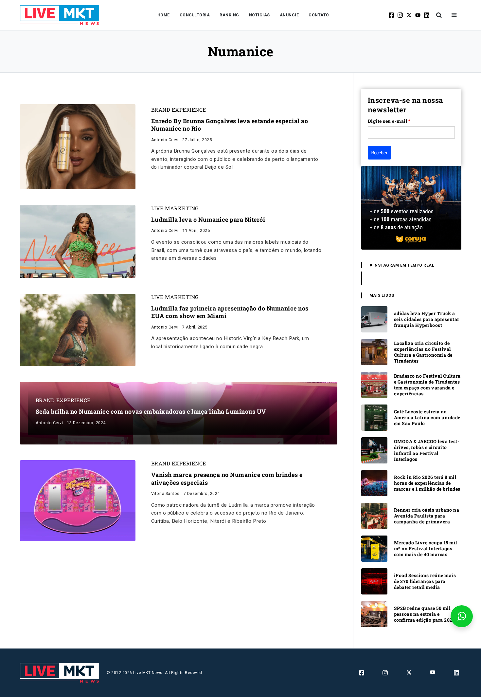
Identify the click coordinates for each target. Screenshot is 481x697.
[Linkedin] (427, 15)
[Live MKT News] (59, 15)
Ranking (229, 15)
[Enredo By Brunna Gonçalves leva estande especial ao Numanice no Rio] (77, 146)
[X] (409, 15)
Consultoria (195, 15)
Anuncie (289, 15)
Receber (379, 152)
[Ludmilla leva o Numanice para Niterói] (77, 241)
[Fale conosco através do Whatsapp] (462, 616)
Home (163, 15)
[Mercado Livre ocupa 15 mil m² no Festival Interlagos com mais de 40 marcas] (374, 548)
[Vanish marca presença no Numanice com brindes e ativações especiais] (77, 500)
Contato (319, 15)
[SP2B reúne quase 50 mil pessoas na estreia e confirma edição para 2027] (374, 614)
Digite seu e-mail (389, 121)
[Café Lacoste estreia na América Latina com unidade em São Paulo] (374, 417)
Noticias (259, 15)
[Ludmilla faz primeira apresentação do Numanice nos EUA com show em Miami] (77, 330)
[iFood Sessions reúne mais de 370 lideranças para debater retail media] (374, 581)
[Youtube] (418, 15)
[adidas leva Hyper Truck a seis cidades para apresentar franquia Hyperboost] (374, 319)
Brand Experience (178, 109)
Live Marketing (175, 208)
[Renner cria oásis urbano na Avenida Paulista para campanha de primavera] (374, 515)
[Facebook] (391, 15)
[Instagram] (400, 15)
